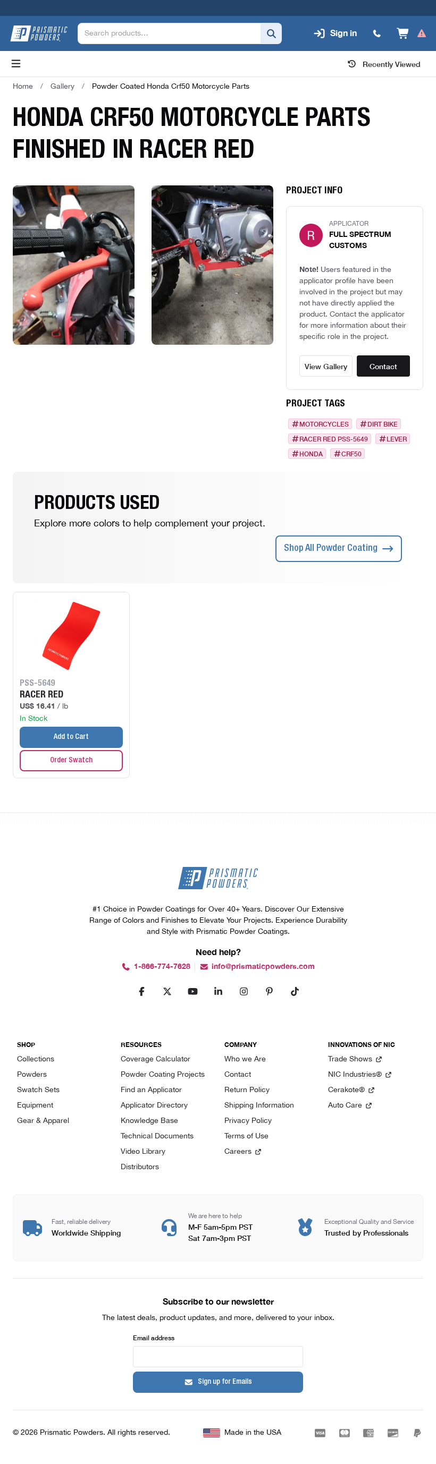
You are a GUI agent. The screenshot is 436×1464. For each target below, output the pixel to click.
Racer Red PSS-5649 (333, 439)
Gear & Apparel (43, 1121)
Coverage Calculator (155, 1059)
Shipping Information (259, 1105)
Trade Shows (350, 1059)
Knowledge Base (149, 1121)
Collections (35, 1059)
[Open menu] (16, 63)
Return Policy (247, 1090)
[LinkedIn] (218, 991)
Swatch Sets (38, 1090)
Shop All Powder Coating (331, 549)
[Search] (271, 33)
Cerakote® (346, 1090)
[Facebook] (141, 991)
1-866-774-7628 (162, 966)
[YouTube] (192, 991)
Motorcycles (324, 424)
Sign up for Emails (225, 1382)
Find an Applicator (151, 1090)
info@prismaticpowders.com (263, 966)
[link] (170, 86)
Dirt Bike (382, 424)
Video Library (143, 1151)
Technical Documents (157, 1136)
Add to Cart (71, 737)
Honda (311, 453)
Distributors (140, 1167)
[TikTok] (294, 991)
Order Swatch (71, 760)
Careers (237, 1151)
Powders (32, 1074)
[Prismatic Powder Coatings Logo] (38, 33)
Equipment (35, 1105)
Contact (383, 366)
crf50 (351, 453)
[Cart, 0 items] (412, 33)
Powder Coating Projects (163, 1074)
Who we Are (245, 1059)
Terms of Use (246, 1136)
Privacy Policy (248, 1121)
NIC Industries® (355, 1074)
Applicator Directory (154, 1105)
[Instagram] (243, 991)
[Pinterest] (269, 991)
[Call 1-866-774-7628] (377, 33)
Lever (397, 439)
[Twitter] (167, 991)
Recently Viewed (392, 63)
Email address (153, 1337)
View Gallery (325, 366)
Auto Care (345, 1105)
